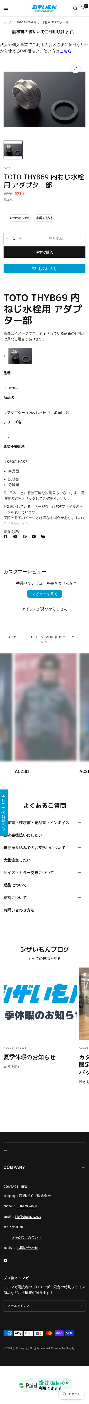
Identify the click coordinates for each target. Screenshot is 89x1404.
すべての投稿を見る (44, 958)
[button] (44, 268)
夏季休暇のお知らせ (30, 1057)
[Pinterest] (26, 536)
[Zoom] (75, 68)
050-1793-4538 (27, 1206)
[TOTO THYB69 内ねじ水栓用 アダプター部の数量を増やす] (20, 238)
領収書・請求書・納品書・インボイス (36, 822)
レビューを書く (44, 593)
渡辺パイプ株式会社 (35, 1195)
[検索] (75, 8)
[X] (16, 536)
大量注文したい (17, 860)
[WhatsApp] (35, 536)
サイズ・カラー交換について (29, 872)
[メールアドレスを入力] (80, 1306)
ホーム (8, 22)
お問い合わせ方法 (19, 910)
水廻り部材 (44, 218)
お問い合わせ (27, 1247)
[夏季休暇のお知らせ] (40, 1004)
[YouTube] (9, 1260)
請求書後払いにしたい (23, 835)
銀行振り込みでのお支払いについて (35, 847)
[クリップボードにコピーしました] (44, 536)
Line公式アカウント (26, 1237)
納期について (15, 897)
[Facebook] (6, 536)
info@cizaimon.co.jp (28, 1216)
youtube (17, 1226)
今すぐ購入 (44, 252)
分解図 (13, 484)
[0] (82, 8)
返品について (15, 885)
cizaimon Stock (19, 218)
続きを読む (13, 1066)
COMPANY (14, 1167)
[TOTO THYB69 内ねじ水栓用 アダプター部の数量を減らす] (7, 238)
